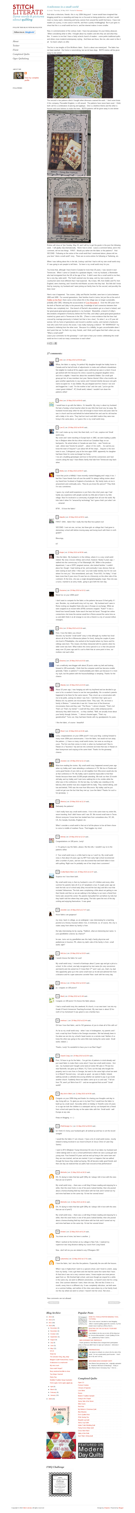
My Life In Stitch (66, 1094)
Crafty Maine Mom (67, 872)
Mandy (63, 685)
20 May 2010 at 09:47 (76, 471)
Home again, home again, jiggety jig (61, 1383)
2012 (50, 1320)
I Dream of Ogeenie (84, 1388)
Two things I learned (56, 1374)
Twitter (16, 45)
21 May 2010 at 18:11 (79, 1202)
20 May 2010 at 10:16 (75, 628)
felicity (63, 837)
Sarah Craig (65, 1056)
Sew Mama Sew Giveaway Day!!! (100, 1361)
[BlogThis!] (50, 343)
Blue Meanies (82, 1412)
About (15, 41)
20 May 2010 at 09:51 (77, 517)
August (52, 1339)
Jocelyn (63, 761)
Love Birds (81, 1390)
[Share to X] (53, 343)
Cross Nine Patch (83, 1430)
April (52, 1386)
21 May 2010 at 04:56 (84, 1094)
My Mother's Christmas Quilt (87, 1409)
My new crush (54, 1365)
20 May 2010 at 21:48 (76, 996)
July (51, 1342)
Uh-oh (52, 1351)
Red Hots (81, 1406)
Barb (62, 996)
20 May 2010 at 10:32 (78, 661)
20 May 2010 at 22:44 (79, 1020)
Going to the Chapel (84, 1398)
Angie (62, 552)
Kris (61, 628)
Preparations (94, 1350)
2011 (50, 1322)
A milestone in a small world (62, 6)
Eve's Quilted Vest (84, 1414)
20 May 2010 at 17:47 (78, 910)
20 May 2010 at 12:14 (77, 837)
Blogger (121, 1508)
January (53, 1395)
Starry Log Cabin (83, 1422)
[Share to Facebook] (55, 343)
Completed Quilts (21, 54)
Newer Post (113, 1303)
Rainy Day (53, 1377)
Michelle (64, 1172)
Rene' (63, 731)
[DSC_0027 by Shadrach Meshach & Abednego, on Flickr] (80, 98)
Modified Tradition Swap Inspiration (61, 1380)
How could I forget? (56, 1368)
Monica (63, 801)
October (53, 1334)
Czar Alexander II (92, 303)
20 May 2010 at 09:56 (76, 552)
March (52, 1389)
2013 (50, 1317)
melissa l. (64, 1020)
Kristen (63, 1232)
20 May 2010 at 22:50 (81, 1056)
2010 (50, 1325)
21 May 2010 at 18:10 (79, 1172)
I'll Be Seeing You (83, 1417)
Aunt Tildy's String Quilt (85, 1436)
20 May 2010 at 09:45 (76, 427)
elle (61, 360)
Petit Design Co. (66, 1126)
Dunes (80, 1393)
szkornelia (64, 1259)
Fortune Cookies (83, 1385)
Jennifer (64, 910)
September (54, 1337)
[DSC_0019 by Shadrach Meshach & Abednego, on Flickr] (69, 175)
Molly (62, 471)
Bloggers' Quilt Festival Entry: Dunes (61, 1359)
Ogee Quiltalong (21, 58)
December (53, 1328)
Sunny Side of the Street (85, 1401)
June (52, 1345)
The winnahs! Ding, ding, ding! (59, 1357)
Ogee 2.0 (81, 1382)
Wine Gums (82, 1404)
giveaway (79, 10)
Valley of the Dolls (83, 1433)
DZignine (107, 1508)
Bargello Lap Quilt (83, 1420)
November (53, 1331)
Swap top (53, 1354)
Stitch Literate (27, 1508)
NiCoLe (63, 953)
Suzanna (63, 590)
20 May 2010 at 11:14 (78, 801)
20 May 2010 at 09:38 (74, 360)
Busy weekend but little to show (60, 1371)
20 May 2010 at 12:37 (86, 872)
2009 (50, 1399)
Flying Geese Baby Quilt (86, 1428)
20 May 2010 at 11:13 (78, 761)
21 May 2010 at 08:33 (84, 1126)
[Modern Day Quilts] (90, 1457)
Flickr (16, 50)
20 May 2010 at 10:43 (78, 685)
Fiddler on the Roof (54, 300)
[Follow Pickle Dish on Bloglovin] (24, 33)
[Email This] (48, 343)
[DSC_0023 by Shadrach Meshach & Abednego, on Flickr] (69, 242)
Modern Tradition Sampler (86, 1396)
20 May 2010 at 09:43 (75, 401)
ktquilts (62, 517)
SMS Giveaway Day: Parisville (90, 1340)
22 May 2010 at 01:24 (78, 1232)
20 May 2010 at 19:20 (78, 953)
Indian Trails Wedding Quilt (86, 1425)
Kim (61, 401)
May (52, 1348)
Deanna (63, 661)
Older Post (54, 1303)
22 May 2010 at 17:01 (80, 1259)
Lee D (62, 427)
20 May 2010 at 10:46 (77, 731)
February (53, 1392)
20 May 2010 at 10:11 (78, 590)
